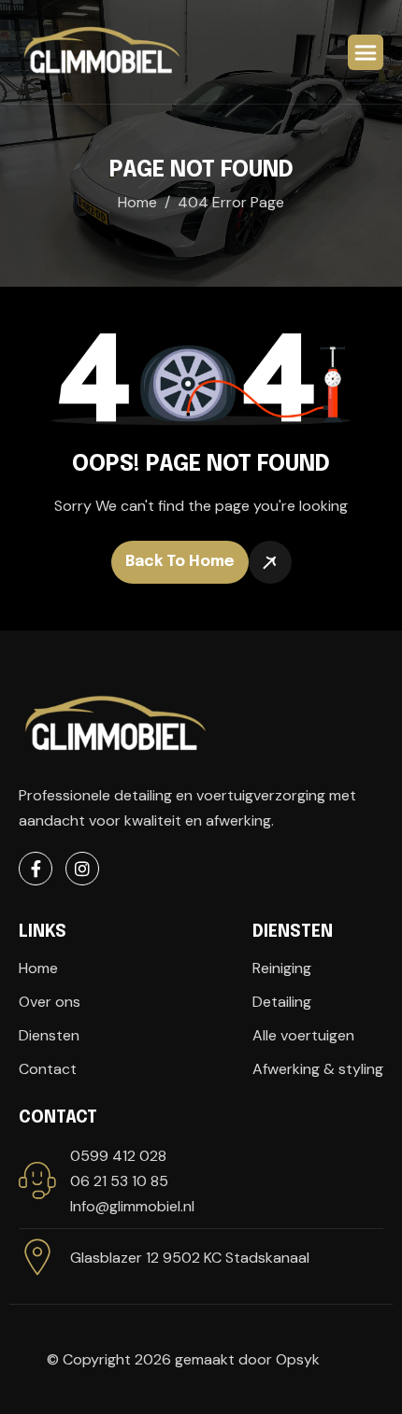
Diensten (49, 1035)
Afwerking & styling (317, 1069)
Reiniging (281, 968)
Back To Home (180, 562)
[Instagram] (82, 868)
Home (38, 968)
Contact (48, 1069)
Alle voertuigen (303, 1035)
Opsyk (298, 1359)
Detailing (281, 1001)
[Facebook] (35, 868)
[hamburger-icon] (365, 52)
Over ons (49, 1001)
